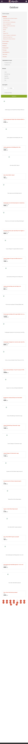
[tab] (14, 1)
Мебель (4, 45)
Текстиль (4, 54)
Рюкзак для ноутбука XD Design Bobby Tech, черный (14, 314)
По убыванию (7, 64)
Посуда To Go (5, 33)
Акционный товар (8, 92)
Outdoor (4, 16)
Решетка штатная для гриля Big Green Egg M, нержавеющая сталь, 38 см (14, 230)
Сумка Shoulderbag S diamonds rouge (11, 425)
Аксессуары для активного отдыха (10, 18)
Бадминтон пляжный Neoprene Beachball (12, 397)
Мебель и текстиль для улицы (9, 25)
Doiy (5, 80)
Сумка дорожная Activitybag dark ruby (11, 147)
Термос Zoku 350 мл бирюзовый (10, 508)
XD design (5, 315)
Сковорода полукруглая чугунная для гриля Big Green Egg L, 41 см (14, 341)
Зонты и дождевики (7, 24)
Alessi (5, 72)
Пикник (4, 29)
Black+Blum (6, 78)
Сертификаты (5, 52)
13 (24, 602)
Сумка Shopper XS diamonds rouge (11, 453)
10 (13, 602)
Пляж (4, 31)
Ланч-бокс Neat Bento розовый (10, 592)
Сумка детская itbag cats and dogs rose (12, 286)
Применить (14, 96)
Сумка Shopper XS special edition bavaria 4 (12, 258)
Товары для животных (7, 37)
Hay (4, 482)
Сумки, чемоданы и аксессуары (9, 35)
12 (20, 602)
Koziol (4, 176)
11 (17, 602)
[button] (26, 1)
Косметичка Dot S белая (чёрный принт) (12, 481)
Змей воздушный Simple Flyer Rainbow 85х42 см (14, 119)
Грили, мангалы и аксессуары (9, 22)
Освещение (5, 27)
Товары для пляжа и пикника (9, 38)
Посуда (4, 50)
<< (3, 600)
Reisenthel (5, 148)
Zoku (4, 510)
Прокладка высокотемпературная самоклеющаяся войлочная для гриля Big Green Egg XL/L (14, 202)
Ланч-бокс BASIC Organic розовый (11, 536)
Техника (4, 56)
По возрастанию (7, 62)
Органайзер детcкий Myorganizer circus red (13, 564)
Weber (4, 371)
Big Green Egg (7, 74)
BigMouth (6, 76)
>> (16, 604)
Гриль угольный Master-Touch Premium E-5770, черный (14, 369)
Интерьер (4, 43)
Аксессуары (5, 41)
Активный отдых (6, 20)
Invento (4, 120)
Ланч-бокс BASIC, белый (8, 175)
